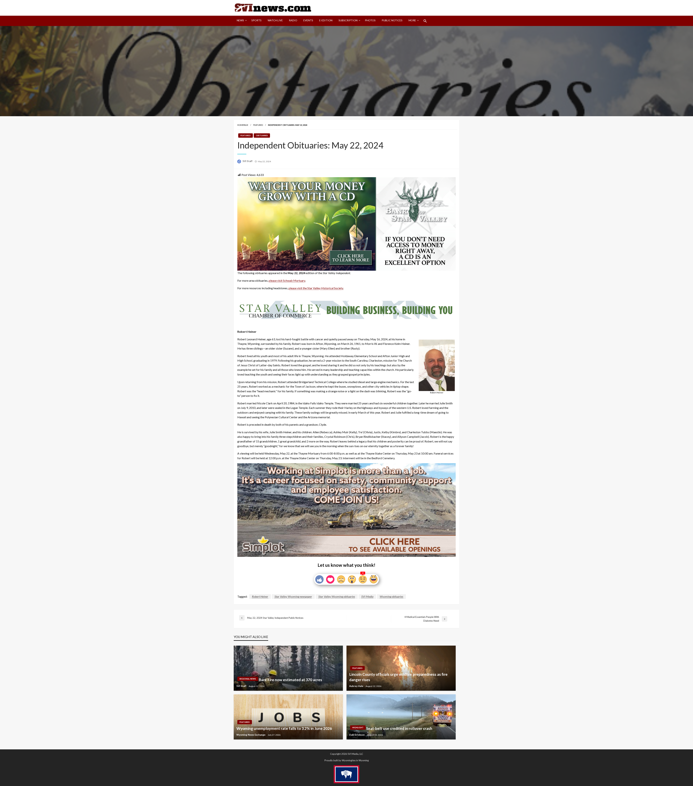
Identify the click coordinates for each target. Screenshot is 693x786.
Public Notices (392, 20)
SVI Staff (248, 161)
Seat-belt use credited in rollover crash (399, 728)
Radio (293, 20)
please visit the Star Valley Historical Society (316, 288)
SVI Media (367, 596)
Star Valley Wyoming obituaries (336, 596)
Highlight (357, 727)
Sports (256, 20)
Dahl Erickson (357, 734)
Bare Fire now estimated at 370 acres (290, 679)
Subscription (348, 20)
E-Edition (325, 20)
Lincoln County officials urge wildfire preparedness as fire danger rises (398, 677)
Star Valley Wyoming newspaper (293, 596)
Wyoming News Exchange (251, 734)
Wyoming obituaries (391, 596)
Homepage (242, 125)
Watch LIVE (275, 20)
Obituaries (262, 135)
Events (308, 20)
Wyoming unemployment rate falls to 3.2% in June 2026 (284, 728)
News (240, 20)
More (412, 20)
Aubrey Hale (356, 686)
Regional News (247, 679)
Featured (258, 125)
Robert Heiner (260, 596)
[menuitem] (241, 21)
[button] (425, 21)
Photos (370, 20)
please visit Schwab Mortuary (287, 280)
